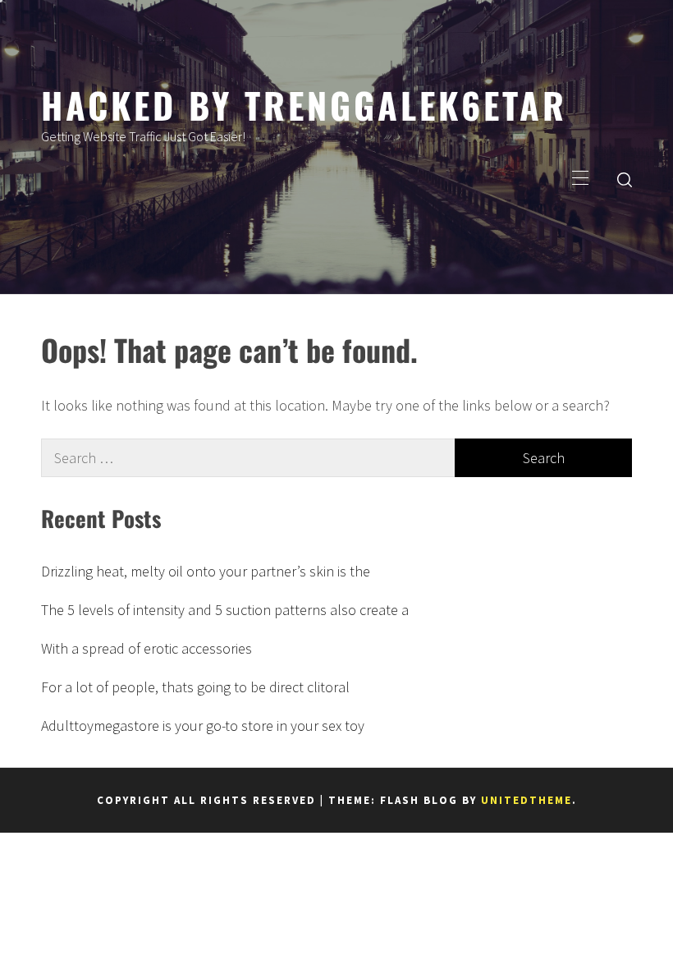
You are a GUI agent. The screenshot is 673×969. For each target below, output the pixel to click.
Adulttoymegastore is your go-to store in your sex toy (202, 725)
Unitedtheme (526, 800)
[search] (624, 179)
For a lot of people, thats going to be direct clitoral (195, 686)
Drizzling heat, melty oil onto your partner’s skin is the (205, 571)
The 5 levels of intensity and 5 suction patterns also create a (225, 609)
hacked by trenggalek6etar (304, 104)
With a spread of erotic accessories (146, 648)
